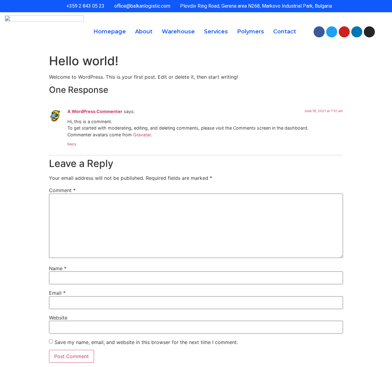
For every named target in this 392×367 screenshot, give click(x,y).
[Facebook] (319, 31)
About (144, 31)
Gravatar (142, 134)
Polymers (250, 31)
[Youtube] (344, 31)
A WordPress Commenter (95, 111)
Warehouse (178, 31)
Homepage (109, 31)
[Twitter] (331, 31)
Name (57, 268)
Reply (71, 144)
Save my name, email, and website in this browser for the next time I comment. (146, 342)
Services (216, 31)
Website (58, 317)
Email (57, 292)
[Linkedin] (356, 31)
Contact (284, 31)
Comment (62, 190)
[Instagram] (369, 31)
